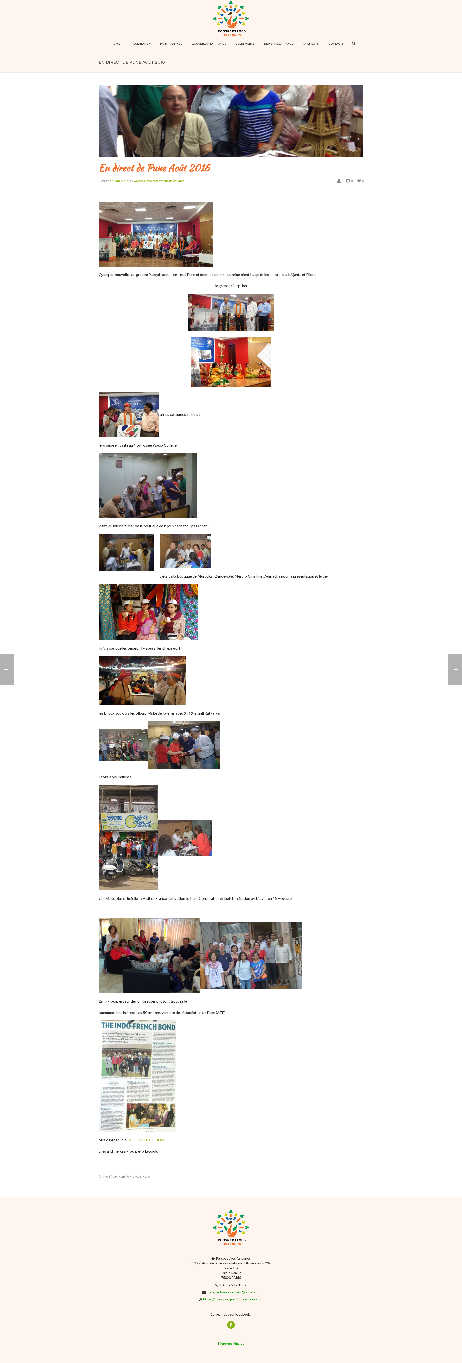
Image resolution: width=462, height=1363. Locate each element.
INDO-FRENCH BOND (147, 1140)
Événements (245, 43)
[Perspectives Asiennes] (231, 19)
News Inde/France (278, 43)
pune (146, 1176)
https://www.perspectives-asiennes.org (233, 1299)
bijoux (113, 1176)
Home (115, 43)
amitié (103, 1176)
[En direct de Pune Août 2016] (231, 121)
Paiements (311, 43)
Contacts (336, 43)
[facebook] (231, 1325)
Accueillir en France (209, 43)
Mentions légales (231, 1343)
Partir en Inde (171, 43)
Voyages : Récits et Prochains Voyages (158, 181)
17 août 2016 (118, 181)
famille (124, 1176)
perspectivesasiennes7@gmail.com (234, 1292)
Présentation (140, 43)
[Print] (339, 180)
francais (135, 1176)
